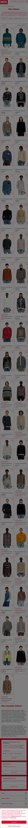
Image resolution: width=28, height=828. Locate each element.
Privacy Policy (5, 817)
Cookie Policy (13, 817)
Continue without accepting (14, 826)
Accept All (14, 822)
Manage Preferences (16, 816)
